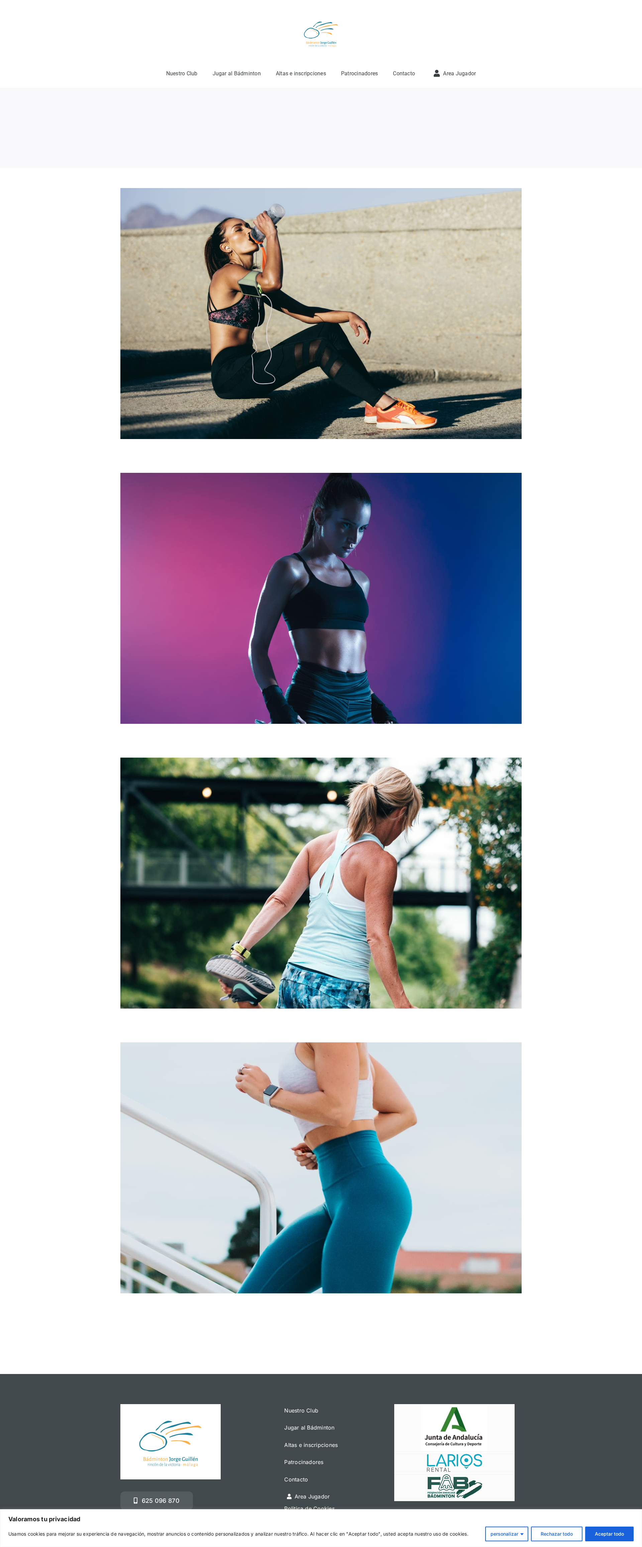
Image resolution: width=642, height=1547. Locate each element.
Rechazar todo (557, 1534)
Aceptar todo (609, 1534)
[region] (321, 1528)
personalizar (504, 1534)
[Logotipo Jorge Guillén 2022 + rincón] (321, 15)
